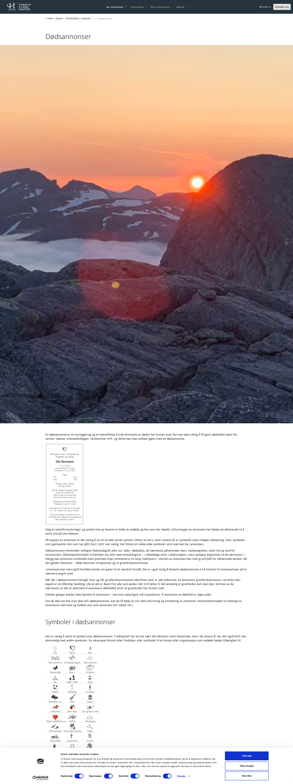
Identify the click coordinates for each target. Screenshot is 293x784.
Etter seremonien (160, 6)
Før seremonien (114, 6)
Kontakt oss (282, 7)
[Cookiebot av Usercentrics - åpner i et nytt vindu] (40, 778)
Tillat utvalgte (247, 766)
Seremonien (137, 6)
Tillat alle (246, 756)
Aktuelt (180, 6)
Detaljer (181, 776)
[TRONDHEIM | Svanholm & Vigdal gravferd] (23, 6)
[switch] (108, 776)
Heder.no (266, 6)
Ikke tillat (246, 776)
